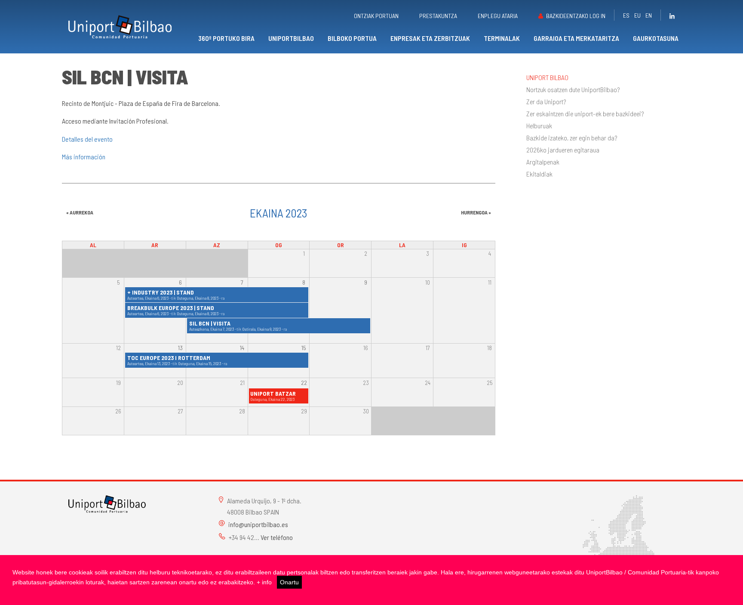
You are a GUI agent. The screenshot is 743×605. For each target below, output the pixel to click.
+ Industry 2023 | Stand (160, 292)
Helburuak (539, 125)
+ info (264, 582)
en (648, 15)
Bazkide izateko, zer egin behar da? (571, 137)
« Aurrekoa (79, 212)
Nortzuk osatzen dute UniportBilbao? (573, 89)
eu (637, 15)
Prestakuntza (438, 15)
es (626, 15)
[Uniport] (107, 503)
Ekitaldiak (539, 174)
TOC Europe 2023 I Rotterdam (168, 357)
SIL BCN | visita (209, 323)
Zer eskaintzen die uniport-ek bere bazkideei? (585, 113)
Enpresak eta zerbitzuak (430, 38)
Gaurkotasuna (656, 38)
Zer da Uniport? (546, 101)
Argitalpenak (542, 161)
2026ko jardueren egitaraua (562, 149)
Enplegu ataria (498, 15)
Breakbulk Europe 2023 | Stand (170, 307)
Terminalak (502, 38)
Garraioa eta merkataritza (576, 38)
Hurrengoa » (476, 212)
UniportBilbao (291, 38)
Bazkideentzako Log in (575, 15)
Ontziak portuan (376, 15)
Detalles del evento (87, 139)
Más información (83, 156)
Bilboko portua (352, 38)
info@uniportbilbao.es (258, 524)
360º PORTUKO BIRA (226, 38)
